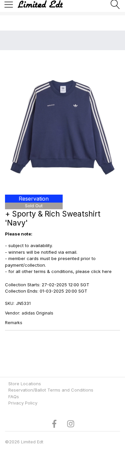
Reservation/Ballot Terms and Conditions (50, 390)
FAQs (13, 396)
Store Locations (24, 383)
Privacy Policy (22, 403)
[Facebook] (54, 423)
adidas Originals (37, 313)
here (107, 271)
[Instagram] (71, 423)
